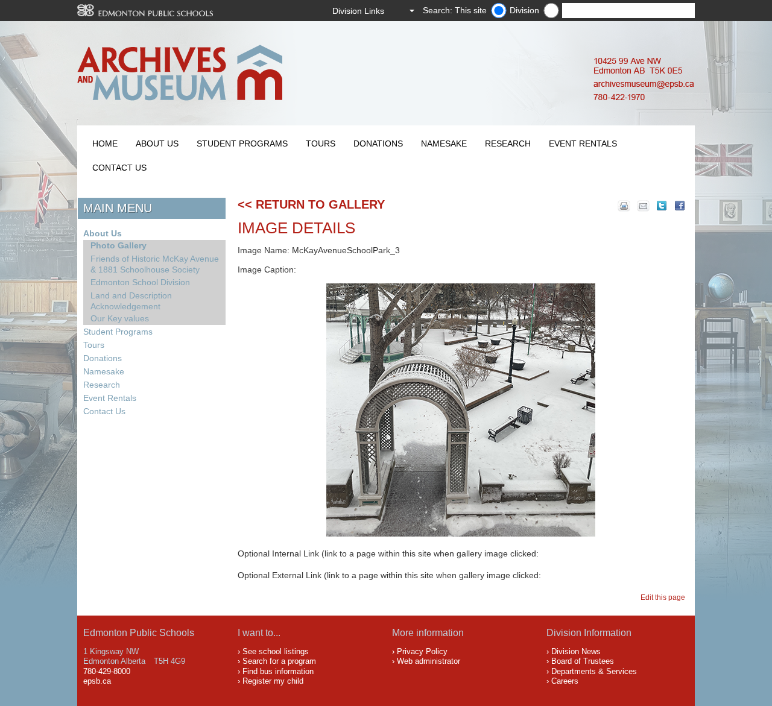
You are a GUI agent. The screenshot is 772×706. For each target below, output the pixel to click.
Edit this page (665, 597)
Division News (576, 651)
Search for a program (279, 661)
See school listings (275, 651)
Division (524, 10)
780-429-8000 (106, 671)
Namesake (444, 143)
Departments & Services (594, 671)
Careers (564, 681)
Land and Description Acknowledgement (131, 301)
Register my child (272, 681)
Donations (378, 143)
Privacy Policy (422, 651)
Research (508, 143)
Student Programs (242, 143)
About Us (157, 143)
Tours (320, 143)
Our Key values (119, 318)
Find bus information (278, 671)
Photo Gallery (118, 245)
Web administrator (428, 661)
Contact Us (119, 167)
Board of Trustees (582, 661)
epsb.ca (97, 681)
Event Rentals (583, 143)
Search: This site (455, 10)
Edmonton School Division (140, 282)
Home (105, 143)
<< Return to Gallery (311, 204)
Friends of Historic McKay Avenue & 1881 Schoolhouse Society (154, 264)
